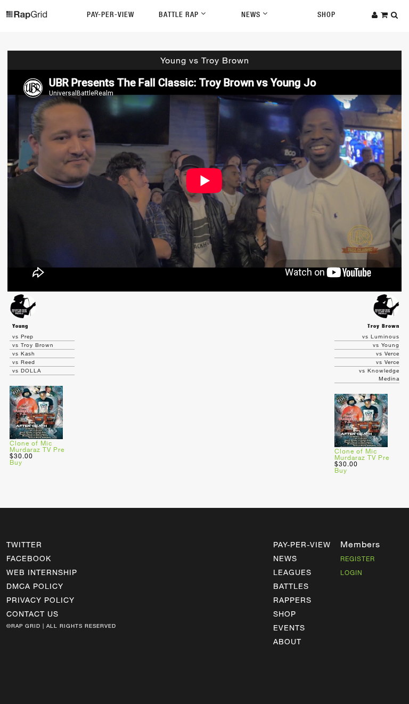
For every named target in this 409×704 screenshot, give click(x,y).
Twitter (24, 544)
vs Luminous (380, 336)
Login (351, 572)
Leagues (292, 572)
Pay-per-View (302, 544)
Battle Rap (180, 14)
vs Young (386, 345)
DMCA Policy (34, 585)
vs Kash (23, 353)
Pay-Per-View (110, 14)
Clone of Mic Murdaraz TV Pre (37, 446)
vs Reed (23, 362)
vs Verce (387, 353)
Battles (291, 585)
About (287, 641)
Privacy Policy (40, 599)
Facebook (28, 558)
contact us (32, 613)
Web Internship (41, 572)
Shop (326, 14)
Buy (16, 462)
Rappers (292, 599)
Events (289, 627)
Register (357, 558)
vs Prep (23, 336)
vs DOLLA (26, 370)
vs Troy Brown (33, 345)
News (252, 14)
